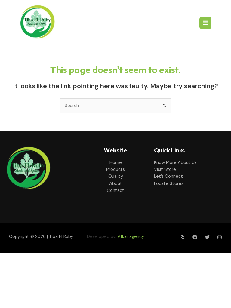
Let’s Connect (168, 176)
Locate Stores (168, 183)
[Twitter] (207, 237)
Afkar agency (131, 236)
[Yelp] (182, 237)
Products (115, 169)
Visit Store (165, 169)
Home (115, 162)
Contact (115, 190)
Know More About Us (175, 162)
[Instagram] (219, 237)
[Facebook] (194, 237)
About (115, 183)
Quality (115, 176)
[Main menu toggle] (205, 23)
